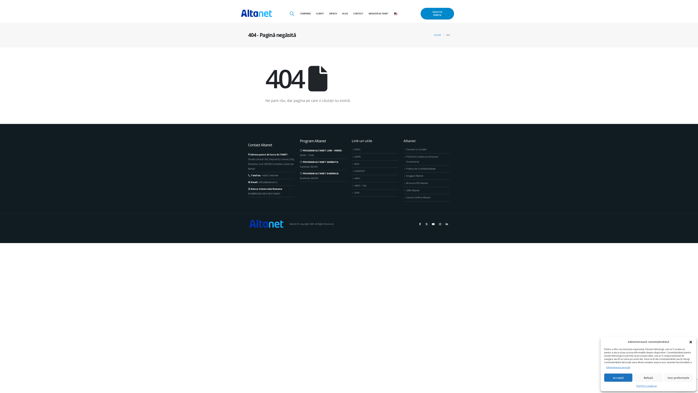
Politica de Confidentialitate (421, 168)
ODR (356, 192)
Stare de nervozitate (426, 224)
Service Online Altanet (418, 197)
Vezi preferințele (678, 378)
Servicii (333, 13)
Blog (345, 13)
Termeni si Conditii (416, 149)
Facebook (420, 224)
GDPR (357, 156)
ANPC (357, 178)
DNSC (357, 149)
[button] (691, 342)
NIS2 (356, 164)
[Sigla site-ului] (256, 14)
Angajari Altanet (414, 175)
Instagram (440, 224)
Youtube (433, 224)
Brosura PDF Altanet (417, 183)
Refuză (648, 378)
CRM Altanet (412, 190)
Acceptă (618, 378)
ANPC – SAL (360, 185)
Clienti (320, 13)
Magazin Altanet (378, 13)
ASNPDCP (359, 171)
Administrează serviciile (618, 367)
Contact (358, 13)
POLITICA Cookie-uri (646, 386)
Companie (305, 13)
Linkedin (447, 224)
